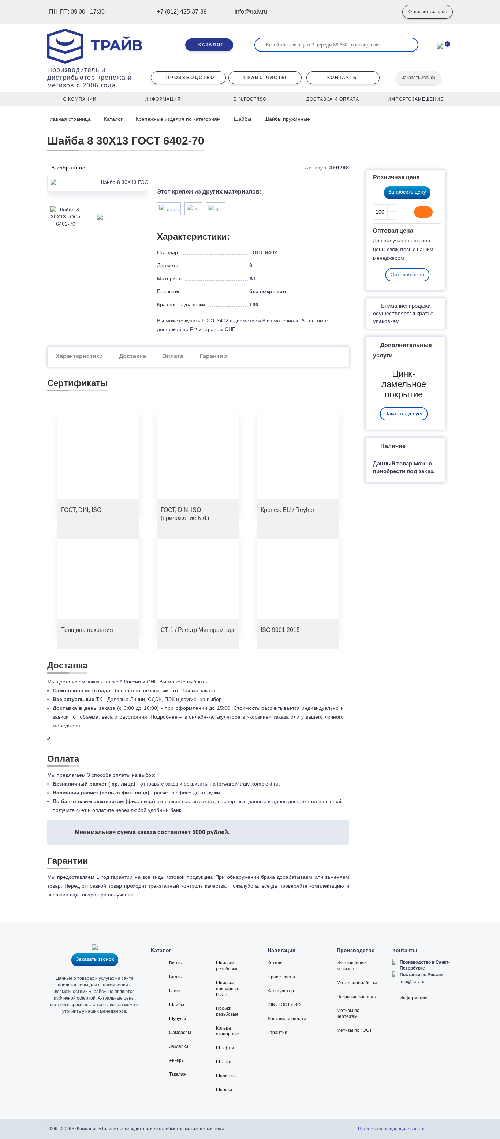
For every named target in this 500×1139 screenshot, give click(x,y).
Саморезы (180, 1032)
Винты (176, 963)
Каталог (113, 119)
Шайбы (242, 119)
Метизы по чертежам (348, 1013)
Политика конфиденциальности (391, 1128)
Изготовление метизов (351, 965)
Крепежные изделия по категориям (178, 119)
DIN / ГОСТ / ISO (284, 1004)
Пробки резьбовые (227, 1011)
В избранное (67, 168)
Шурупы (177, 1018)
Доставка (132, 356)
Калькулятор (281, 990)
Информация (414, 997)
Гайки (175, 990)
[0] (440, 45)
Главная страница (69, 119)
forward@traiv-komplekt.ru (248, 784)
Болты (176, 976)
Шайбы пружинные (287, 119)
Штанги (223, 1061)
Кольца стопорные (227, 1031)
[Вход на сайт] (386, 12)
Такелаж (177, 1074)
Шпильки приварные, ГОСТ (228, 988)
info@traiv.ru (412, 981)
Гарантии (213, 356)
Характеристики (79, 356)
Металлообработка (357, 982)
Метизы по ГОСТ (354, 1030)
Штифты (225, 1047)
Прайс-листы (281, 976)
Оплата (172, 356)
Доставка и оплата (287, 1018)
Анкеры (177, 1060)
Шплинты (226, 1075)
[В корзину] (423, 212)
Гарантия (277, 1032)
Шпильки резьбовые (227, 965)
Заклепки (178, 1046)
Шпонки (224, 1089)
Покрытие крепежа (356, 996)
